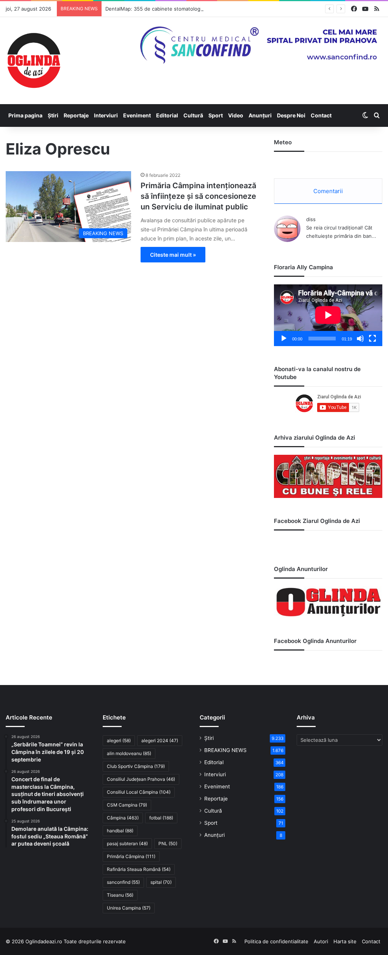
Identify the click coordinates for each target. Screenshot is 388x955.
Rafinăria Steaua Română (139, 869)
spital (161, 882)
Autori (321, 941)
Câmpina (123, 818)
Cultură (193, 115)
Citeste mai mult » (173, 254)
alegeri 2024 (159, 740)
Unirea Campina (128, 908)
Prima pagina (25, 115)
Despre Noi (291, 115)
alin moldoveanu (129, 753)
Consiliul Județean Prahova (141, 779)
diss (311, 219)
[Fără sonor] (360, 338)
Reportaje (76, 115)
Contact (321, 115)
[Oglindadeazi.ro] (34, 60)
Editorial (167, 115)
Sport (215, 115)
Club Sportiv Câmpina (136, 766)
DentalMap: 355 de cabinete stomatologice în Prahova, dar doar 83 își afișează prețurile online (217, 9)
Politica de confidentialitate (276, 941)
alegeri (119, 740)
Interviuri (106, 115)
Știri (53, 115)
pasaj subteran (127, 843)
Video (235, 115)
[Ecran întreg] (372, 338)
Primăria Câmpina (131, 856)
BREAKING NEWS (225, 750)
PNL (167, 843)
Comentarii (328, 191)
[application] (328, 315)
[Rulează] (284, 338)
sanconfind (123, 882)
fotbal (161, 818)
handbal (120, 830)
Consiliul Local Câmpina (139, 792)
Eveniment (137, 115)
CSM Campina (127, 805)
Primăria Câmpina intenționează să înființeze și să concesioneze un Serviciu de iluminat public (198, 196)
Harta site (345, 941)
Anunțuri (260, 115)
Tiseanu (120, 895)
